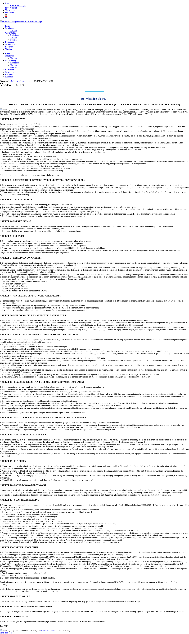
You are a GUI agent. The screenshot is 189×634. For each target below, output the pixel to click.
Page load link (6, 633)
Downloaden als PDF (94, 98)
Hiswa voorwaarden (49, 630)
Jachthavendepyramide (20, 81)
